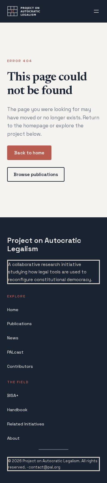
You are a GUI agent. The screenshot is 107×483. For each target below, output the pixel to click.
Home (12, 309)
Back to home (29, 153)
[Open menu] (96, 11)
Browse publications (36, 174)
